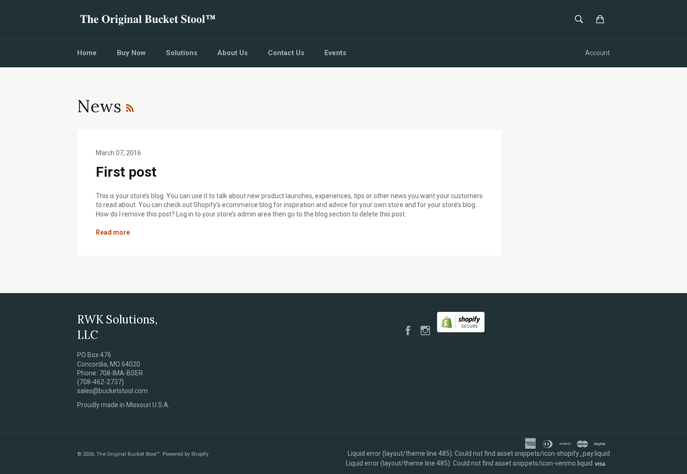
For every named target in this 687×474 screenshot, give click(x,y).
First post (126, 172)
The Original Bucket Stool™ (128, 454)
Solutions (181, 53)
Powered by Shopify (185, 454)
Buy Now (131, 53)
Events (335, 53)
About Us (232, 53)
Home (87, 53)
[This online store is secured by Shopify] (461, 330)
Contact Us (286, 53)
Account (597, 53)
